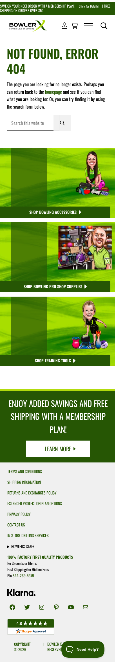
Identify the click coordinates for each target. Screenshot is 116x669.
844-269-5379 (23, 575)
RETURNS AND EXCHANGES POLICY (32, 493)
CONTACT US (16, 525)
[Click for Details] (88, 6)
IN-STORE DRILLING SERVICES (28, 535)
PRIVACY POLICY (19, 514)
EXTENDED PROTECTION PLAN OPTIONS (34, 503)
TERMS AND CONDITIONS (24, 471)
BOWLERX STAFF (22, 546)
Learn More (58, 449)
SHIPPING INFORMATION (24, 482)
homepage (53, 91)
